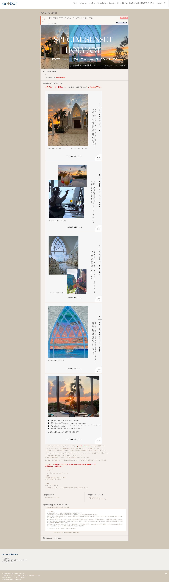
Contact (159, 3)
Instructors (83, 3)
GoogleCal (57, 538)
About (75, 3)
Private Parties (102, 3)
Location (112, 3)
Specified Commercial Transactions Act (11, 579)
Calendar (48, 538)
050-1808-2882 (9, 562)
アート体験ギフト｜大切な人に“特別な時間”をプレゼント (136, 3)
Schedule (92, 3)
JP (165, 3)
